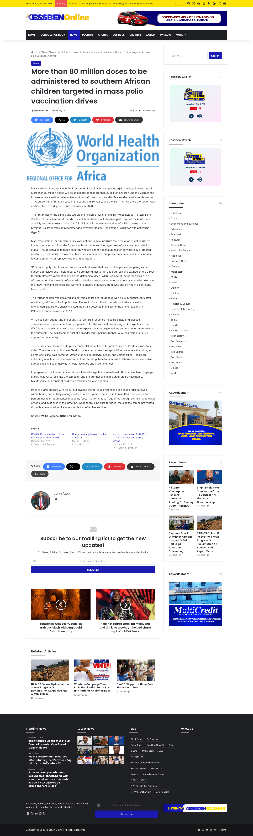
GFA (171, 745)
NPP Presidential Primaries (144, 786)
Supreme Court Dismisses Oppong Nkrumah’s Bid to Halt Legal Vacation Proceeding (181, 542)
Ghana (134, 751)
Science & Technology (183, 309)
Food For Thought (155, 745)
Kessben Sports (138, 768)
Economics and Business (184, 223)
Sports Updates (179, 330)
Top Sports (177, 351)
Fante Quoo (136, 745)
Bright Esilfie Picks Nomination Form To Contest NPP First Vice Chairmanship (208, 495)
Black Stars (136, 739)
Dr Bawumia (153, 739)
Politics (87, 34)
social (174, 319)
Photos (175, 293)
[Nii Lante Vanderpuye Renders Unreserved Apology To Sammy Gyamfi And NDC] (181, 477)
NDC (133, 780)
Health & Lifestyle (181, 250)
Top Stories (177, 357)
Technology (177, 335)
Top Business (178, 341)
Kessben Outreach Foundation (145, 762)
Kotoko (134, 774)
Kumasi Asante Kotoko (153, 774)
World (150, 34)
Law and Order (179, 261)
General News (178, 245)
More (179, 34)
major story (177, 271)
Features (176, 239)
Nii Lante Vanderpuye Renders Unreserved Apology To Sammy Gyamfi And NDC (181, 496)
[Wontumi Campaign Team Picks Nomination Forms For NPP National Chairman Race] (93, 670)
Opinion (175, 287)
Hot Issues (177, 255)
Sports (103, 34)
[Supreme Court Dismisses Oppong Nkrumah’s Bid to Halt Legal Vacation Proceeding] (181, 523)
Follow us (187, 728)
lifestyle (175, 266)
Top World (176, 362)
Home (32, 34)
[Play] (191, 116)
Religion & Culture (181, 303)
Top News (176, 346)
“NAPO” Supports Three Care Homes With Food (135, 685)
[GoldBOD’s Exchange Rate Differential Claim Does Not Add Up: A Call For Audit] (116, 750)
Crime (174, 218)
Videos (174, 367)
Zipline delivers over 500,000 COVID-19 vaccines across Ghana (129, 437)
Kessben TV (156, 768)
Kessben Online (54, 829)
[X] (32, 814)
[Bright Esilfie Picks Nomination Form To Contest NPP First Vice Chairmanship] (209, 477)
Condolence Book (52, 34)
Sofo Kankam (162, 792)
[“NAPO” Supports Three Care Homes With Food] (136, 670)
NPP (142, 780)
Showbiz (135, 34)
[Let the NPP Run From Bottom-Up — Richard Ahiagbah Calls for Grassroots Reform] (84, 740)
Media (174, 277)
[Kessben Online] (57, 17)
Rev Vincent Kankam (141, 792)
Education (176, 229)
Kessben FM (137, 756)
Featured (176, 234)
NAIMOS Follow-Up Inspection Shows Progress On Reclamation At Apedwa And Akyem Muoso (50, 689)
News (73, 34)
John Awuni (39, 110)
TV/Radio (165, 34)
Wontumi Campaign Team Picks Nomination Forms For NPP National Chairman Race (92, 687)
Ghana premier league (152, 751)
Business (119, 34)
